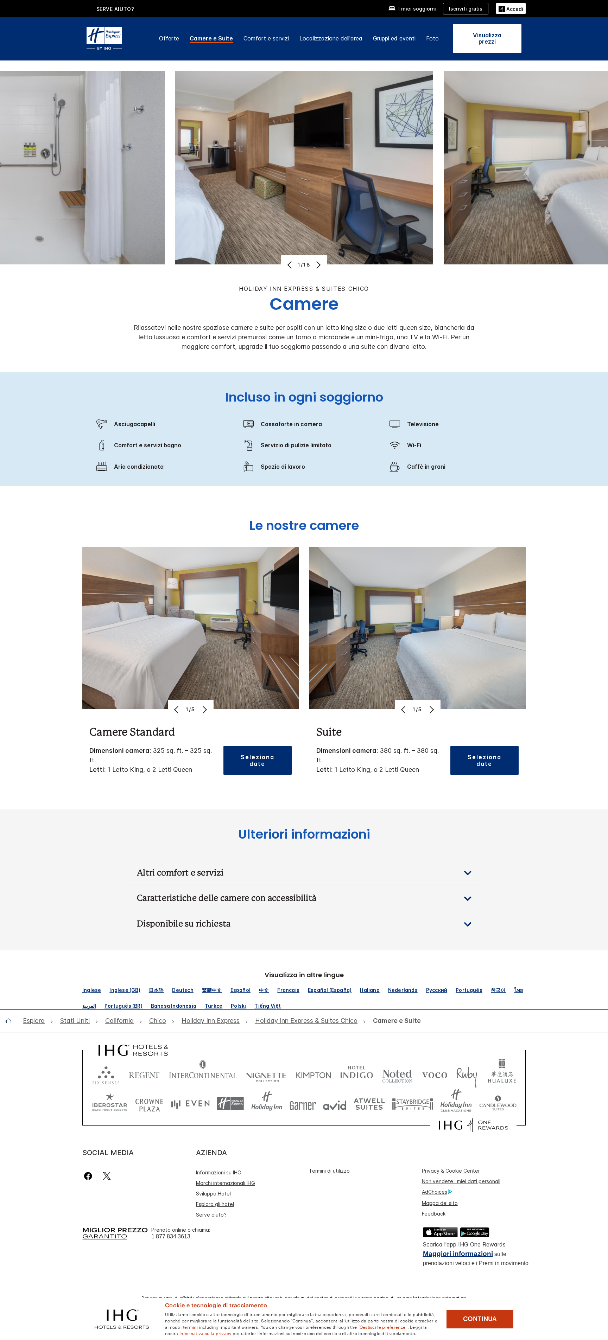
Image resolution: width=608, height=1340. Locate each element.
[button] (511, 8)
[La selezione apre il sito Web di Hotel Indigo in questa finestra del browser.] (356, 1074)
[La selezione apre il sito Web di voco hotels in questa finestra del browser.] (434, 1074)
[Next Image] (317, 265)
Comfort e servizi (266, 38)
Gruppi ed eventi (394, 38)
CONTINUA (480, 1319)
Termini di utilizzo (329, 1171)
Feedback (433, 1214)
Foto (432, 38)
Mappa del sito (440, 1203)
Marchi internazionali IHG (225, 1183)
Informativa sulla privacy (205, 1333)
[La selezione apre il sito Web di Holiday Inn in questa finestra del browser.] (267, 1103)
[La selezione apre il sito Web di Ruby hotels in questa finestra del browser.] (466, 1074)
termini (190, 1326)
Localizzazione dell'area (330, 38)
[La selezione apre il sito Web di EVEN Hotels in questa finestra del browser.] (190, 1103)
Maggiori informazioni (458, 1253)
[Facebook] (89, 1176)
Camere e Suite (211, 38)
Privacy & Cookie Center (451, 1171)
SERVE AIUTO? (115, 9)
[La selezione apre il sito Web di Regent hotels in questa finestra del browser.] (144, 1074)
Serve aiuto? (211, 1215)
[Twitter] (107, 1176)
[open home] (11, 1020)
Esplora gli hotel (215, 1204)
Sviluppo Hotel (213, 1194)
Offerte (169, 38)
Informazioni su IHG (218, 1172)
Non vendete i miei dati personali (461, 1181)
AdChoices (434, 1192)
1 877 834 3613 (170, 1236)
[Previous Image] (290, 265)
